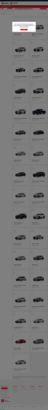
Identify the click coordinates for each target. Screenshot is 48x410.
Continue (24, 29)
